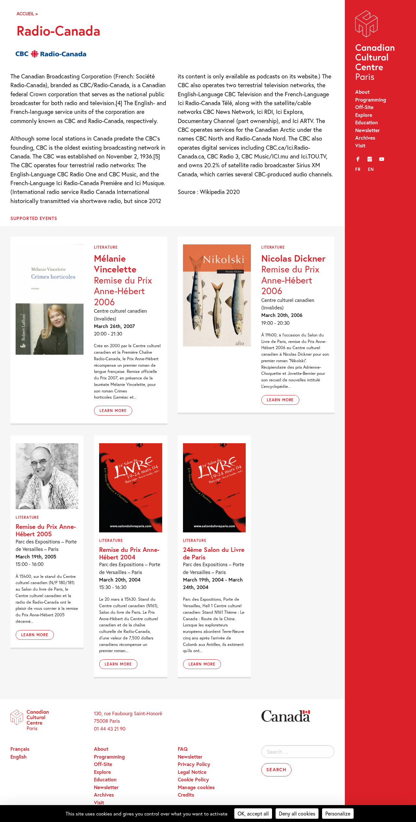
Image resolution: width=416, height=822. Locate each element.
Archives (365, 137)
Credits (186, 794)
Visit (360, 145)
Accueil (25, 14)
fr (358, 169)
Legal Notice (192, 772)
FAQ (183, 749)
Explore (363, 115)
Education (366, 122)
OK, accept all (253, 813)
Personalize (337, 813)
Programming (370, 99)
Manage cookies (196, 787)
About (362, 92)
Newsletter (367, 130)
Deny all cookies (297, 813)
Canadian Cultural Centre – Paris (375, 46)
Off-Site (364, 107)
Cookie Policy (193, 779)
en (371, 169)
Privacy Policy (194, 764)
